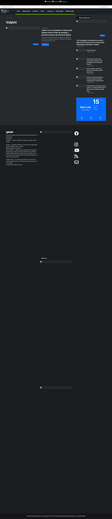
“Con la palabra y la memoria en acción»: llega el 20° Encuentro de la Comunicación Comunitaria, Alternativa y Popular (90, 42)
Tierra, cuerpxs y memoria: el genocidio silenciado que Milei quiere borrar (95, 70)
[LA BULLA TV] (48, 3)
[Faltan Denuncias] (80, 52)
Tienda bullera (69, 11)
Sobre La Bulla (26, 11)
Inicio (18, 11)
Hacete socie (59, 11)
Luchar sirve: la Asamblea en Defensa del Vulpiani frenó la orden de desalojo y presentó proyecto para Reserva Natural (56, 32)
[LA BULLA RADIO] (63, 3)
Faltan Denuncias (91, 50)
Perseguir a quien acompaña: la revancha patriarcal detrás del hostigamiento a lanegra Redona (95, 79)
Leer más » (45, 44)
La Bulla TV (50, 11)
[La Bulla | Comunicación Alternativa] (7, 11)
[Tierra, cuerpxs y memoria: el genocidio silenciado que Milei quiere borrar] (80, 71)
